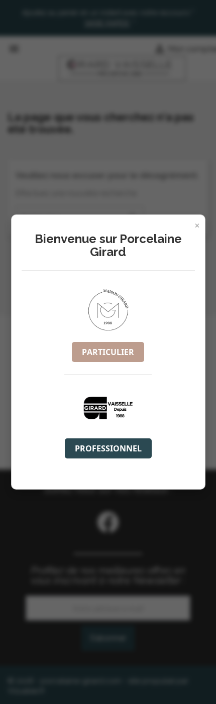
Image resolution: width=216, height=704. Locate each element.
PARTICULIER (108, 352)
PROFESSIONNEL (108, 448)
